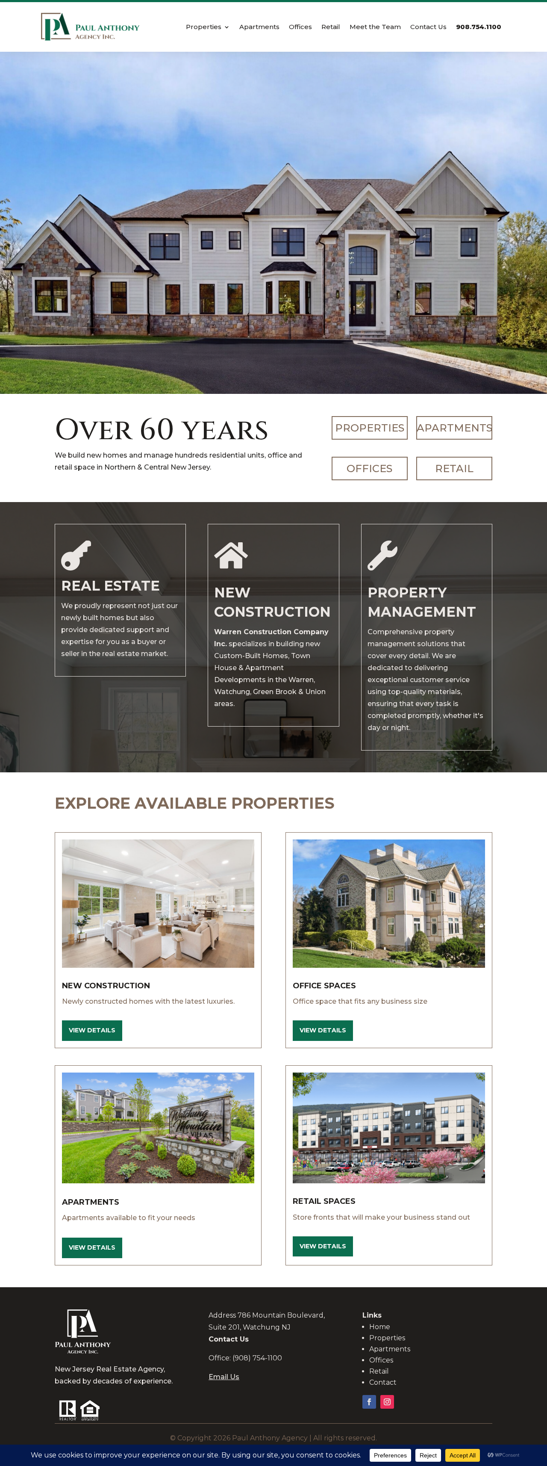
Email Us (224, 1377)
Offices (300, 27)
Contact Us (428, 27)
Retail (330, 27)
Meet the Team (375, 27)
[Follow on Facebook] (369, 1402)
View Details (92, 1030)
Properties (203, 27)
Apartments (259, 27)
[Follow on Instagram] (387, 1402)
